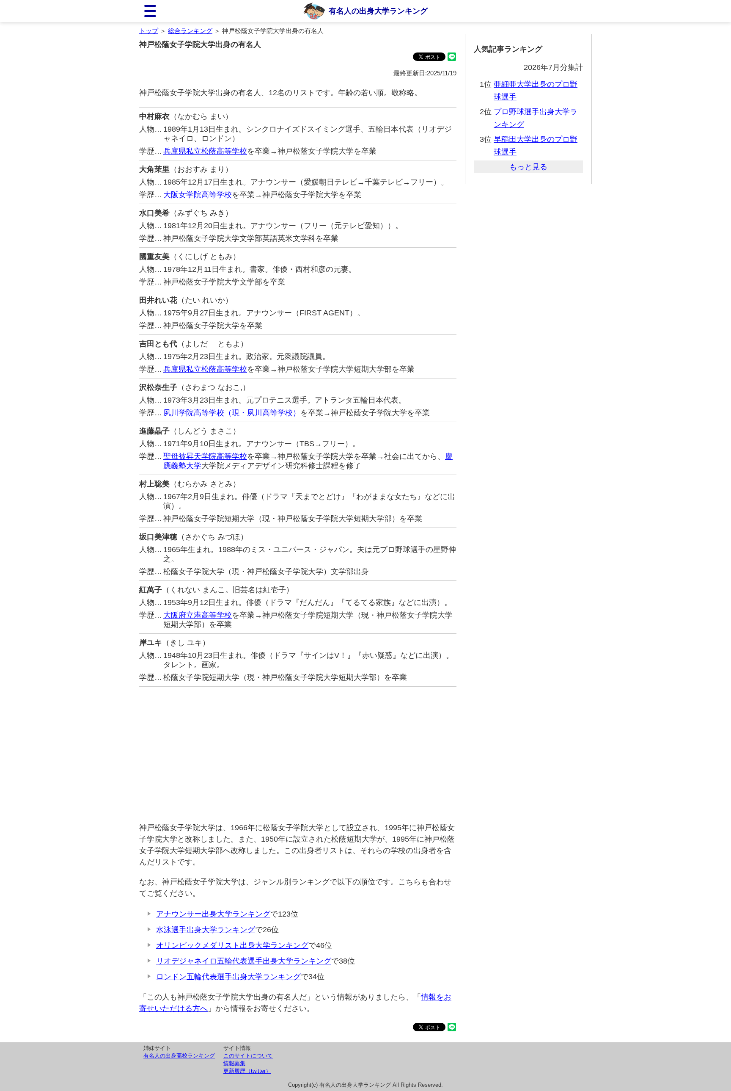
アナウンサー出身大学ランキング (213, 914)
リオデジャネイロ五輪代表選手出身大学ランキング (243, 961)
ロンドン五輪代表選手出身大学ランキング (228, 976)
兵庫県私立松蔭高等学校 (205, 151)
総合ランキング (190, 30)
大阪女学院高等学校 (197, 195)
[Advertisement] (297, 754)
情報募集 (234, 1063)
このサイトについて (248, 1055)
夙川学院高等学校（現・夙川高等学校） (231, 413)
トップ (148, 30)
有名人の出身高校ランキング (179, 1055)
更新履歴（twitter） (247, 1071)
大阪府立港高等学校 (197, 615)
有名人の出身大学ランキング (378, 11)
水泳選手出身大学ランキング (205, 929)
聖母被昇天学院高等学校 (205, 456)
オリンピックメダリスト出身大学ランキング (232, 945)
